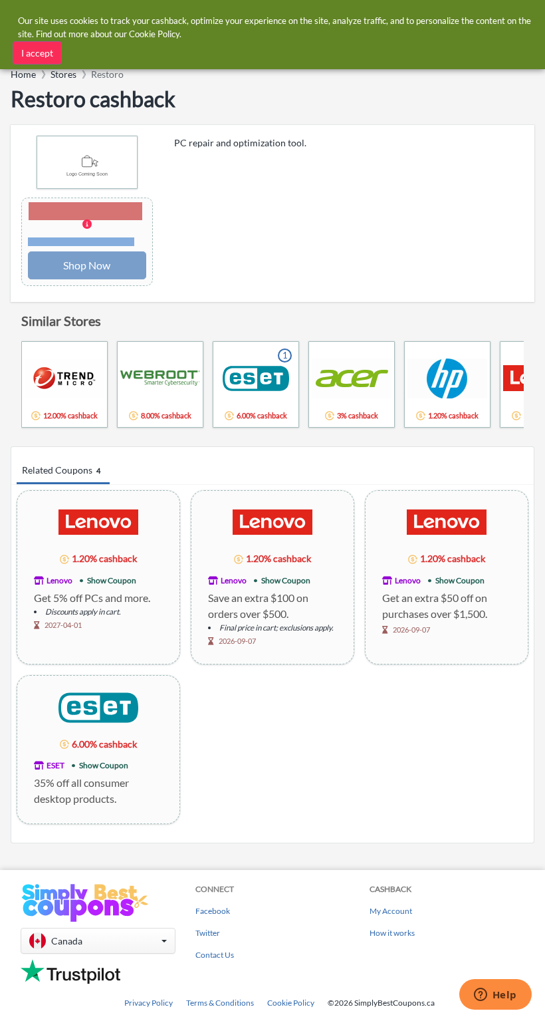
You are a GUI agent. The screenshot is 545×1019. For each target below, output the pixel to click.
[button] (87, 224)
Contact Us (214, 955)
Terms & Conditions (220, 1003)
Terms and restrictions (81, 241)
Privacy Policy (148, 1003)
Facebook (212, 911)
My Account (391, 911)
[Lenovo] (98, 521)
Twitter (207, 933)
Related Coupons (61, 470)
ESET (55, 765)
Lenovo (59, 580)
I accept (37, 53)
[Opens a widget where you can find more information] (495, 995)
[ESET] (98, 706)
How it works (392, 933)
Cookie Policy (290, 1003)
